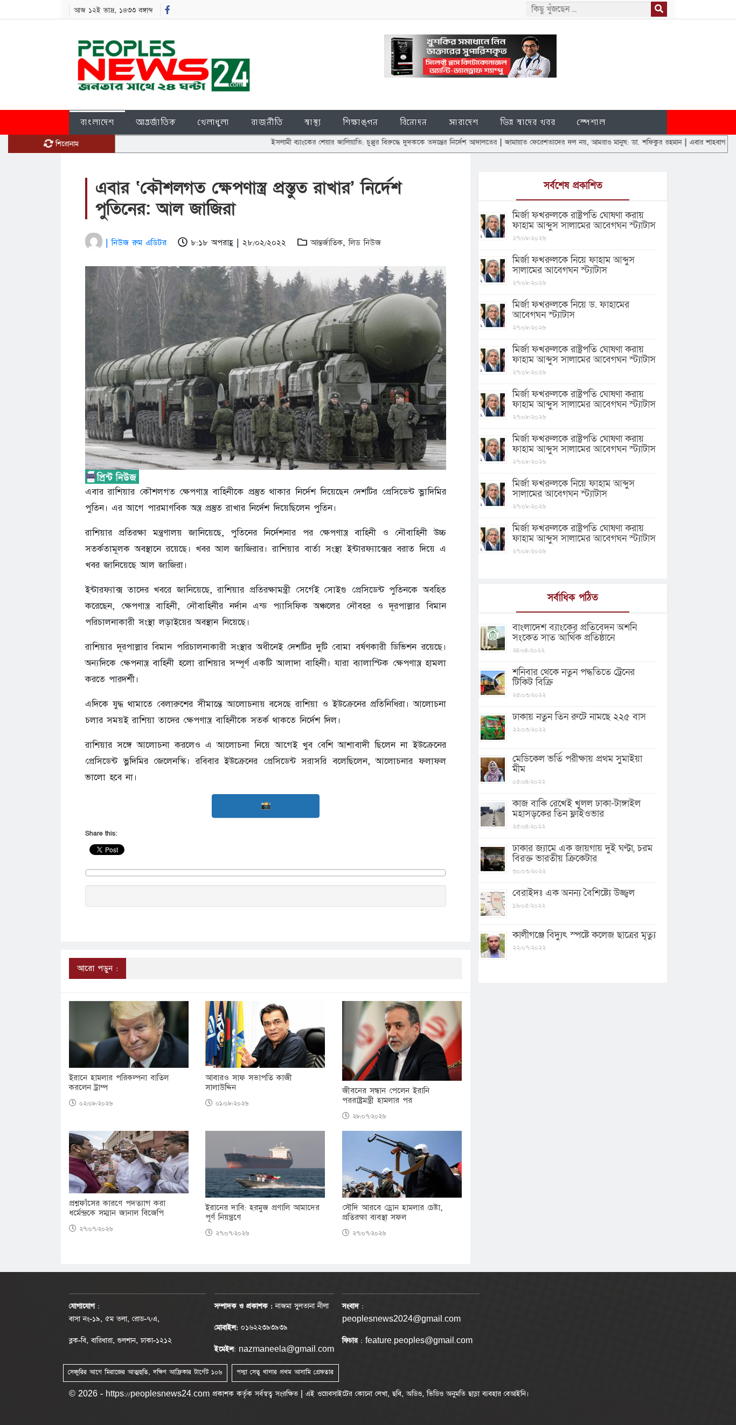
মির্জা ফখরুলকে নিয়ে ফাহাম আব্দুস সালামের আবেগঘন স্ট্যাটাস (573, 265)
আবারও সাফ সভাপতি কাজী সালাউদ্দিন (248, 1083)
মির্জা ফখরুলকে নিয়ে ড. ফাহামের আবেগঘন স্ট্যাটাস (570, 309)
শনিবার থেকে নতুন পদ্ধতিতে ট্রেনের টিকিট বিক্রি (573, 677)
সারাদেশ (463, 122)
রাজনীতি (267, 122)
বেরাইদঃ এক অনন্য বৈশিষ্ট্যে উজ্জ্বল (573, 893)
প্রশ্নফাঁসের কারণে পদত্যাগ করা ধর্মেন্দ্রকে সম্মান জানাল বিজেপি (117, 1208)
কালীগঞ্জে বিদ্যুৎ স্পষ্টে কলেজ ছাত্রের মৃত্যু (584, 935)
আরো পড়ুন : (97, 968)
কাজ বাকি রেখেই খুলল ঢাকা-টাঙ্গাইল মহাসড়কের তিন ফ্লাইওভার (576, 808)
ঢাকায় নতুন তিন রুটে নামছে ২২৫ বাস (579, 717)
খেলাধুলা (214, 122)
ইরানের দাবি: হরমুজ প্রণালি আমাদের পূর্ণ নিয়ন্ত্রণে (262, 1212)
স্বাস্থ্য (312, 122)
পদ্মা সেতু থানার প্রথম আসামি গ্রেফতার (285, 1372)
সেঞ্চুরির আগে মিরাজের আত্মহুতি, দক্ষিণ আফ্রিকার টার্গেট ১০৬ (145, 1372)
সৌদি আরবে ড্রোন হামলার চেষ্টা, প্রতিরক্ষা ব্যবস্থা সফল (392, 1212)
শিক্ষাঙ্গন (360, 122)
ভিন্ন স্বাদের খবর (528, 122)
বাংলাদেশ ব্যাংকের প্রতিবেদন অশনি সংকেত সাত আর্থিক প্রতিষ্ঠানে (574, 632)
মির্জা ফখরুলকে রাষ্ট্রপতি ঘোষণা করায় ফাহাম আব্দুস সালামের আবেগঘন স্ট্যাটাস (584, 220)
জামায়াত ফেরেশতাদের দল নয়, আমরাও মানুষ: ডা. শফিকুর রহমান (553, 142)
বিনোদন (413, 122)
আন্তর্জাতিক (156, 122)
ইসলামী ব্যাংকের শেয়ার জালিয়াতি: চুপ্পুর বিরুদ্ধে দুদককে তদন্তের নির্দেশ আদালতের (344, 142)
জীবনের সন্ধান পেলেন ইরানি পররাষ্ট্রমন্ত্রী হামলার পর (385, 1096)
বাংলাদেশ (97, 122)
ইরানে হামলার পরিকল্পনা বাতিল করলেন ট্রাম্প (119, 1083)
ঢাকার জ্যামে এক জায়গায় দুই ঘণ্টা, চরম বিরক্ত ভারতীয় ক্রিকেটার (582, 853)
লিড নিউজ (365, 242)
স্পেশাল (591, 122)
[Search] (659, 9)
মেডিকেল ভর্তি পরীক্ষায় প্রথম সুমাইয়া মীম (577, 764)
